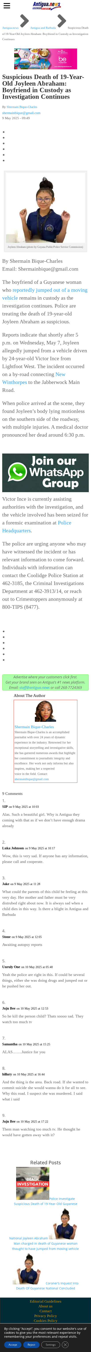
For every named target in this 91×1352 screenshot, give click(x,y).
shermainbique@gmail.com (21, 113)
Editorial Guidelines (45, 1301)
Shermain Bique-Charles (22, 107)
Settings (51, 1345)
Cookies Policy (45, 1321)
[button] (7, 5)
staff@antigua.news (34, 687)
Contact (46, 1311)
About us (45, 1306)
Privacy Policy (45, 1316)
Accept (13, 1345)
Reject (31, 1345)
